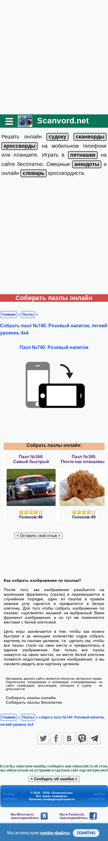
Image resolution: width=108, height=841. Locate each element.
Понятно (86, 833)
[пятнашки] (83, 155)
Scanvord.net (63, 120)
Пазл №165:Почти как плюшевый (84, 459)
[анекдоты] (86, 164)
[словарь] (33, 173)
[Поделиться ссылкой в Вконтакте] (69, 738)
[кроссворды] (19, 146)
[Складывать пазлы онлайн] (25, 124)
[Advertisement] (54, 57)
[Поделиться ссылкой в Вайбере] (82, 738)
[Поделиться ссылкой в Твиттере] (43, 738)
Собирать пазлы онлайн (31, 697)
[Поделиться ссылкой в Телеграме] (95, 738)
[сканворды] (90, 137)
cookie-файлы (55, 832)
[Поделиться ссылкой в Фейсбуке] (56, 738)
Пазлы (28, 314)
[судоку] (57, 137)
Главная (8, 314)
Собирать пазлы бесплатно (34, 702)
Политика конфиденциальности (52, 799)
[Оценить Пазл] (31, 513)
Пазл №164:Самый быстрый (31, 459)
